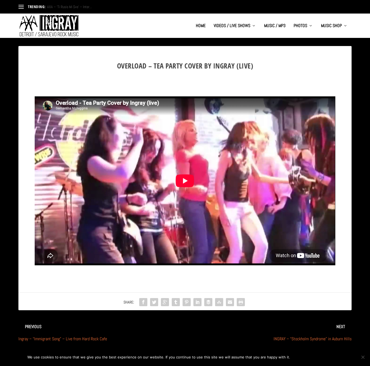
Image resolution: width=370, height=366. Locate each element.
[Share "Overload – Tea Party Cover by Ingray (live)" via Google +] (165, 302)
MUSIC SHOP (331, 26)
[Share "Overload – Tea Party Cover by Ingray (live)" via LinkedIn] (197, 302)
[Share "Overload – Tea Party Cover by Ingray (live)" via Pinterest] (186, 302)
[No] (362, 357)
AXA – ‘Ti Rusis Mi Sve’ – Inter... (69, 6)
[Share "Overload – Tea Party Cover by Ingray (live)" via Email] (230, 302)
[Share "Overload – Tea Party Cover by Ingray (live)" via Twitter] (154, 302)
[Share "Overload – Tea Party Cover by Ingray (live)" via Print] (240, 302)
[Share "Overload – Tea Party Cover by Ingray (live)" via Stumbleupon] (219, 302)
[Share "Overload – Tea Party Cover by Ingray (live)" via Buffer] (208, 302)
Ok (298, 357)
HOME (201, 26)
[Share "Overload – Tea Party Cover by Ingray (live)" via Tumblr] (175, 302)
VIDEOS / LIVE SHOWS (232, 26)
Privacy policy (324, 357)
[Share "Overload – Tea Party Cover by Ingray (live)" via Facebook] (143, 302)
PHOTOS (300, 26)
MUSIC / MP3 (274, 26)
